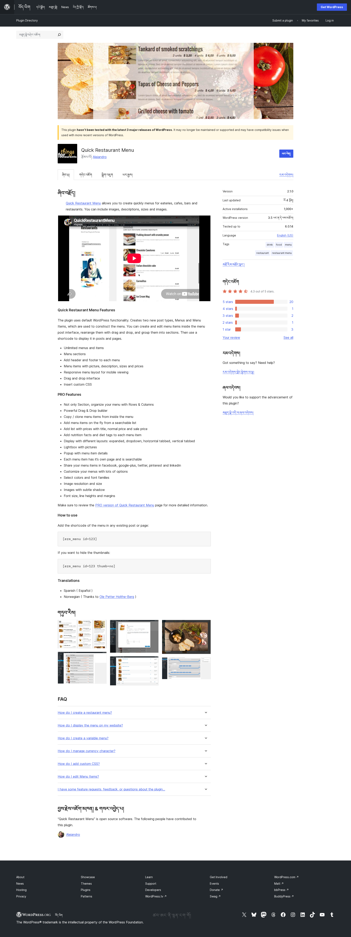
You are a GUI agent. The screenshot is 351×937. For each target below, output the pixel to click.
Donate (216, 890)
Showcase (88, 877)
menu (288, 244)
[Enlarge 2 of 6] (101, 657)
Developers (153, 890)
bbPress (281, 890)
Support (150, 883)
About (20, 877)
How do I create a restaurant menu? (85, 713)
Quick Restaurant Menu (83, 203)
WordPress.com (286, 877)
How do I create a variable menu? (83, 738)
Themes (86, 883)
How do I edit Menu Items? (78, 776)
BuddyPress (284, 896)
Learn (149, 877)
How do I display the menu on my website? (90, 725)
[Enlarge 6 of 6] (205, 663)
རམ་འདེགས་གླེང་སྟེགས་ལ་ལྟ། (238, 372)
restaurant (262, 252)
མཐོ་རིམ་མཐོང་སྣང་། (234, 264)
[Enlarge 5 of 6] (205, 625)
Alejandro (100, 157)
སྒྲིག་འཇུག (107, 175)
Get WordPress (332, 7)
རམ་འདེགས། (286, 175)
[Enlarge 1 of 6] (101, 625)
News (20, 883)
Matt (279, 883)
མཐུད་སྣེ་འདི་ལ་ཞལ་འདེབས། (238, 413)
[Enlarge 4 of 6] (153, 662)
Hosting (21, 890)
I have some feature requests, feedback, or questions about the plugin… (111, 789)
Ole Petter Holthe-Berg (117, 597)
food (279, 244)
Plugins (85, 890)
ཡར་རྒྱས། (127, 175)
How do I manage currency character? (86, 751)
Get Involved (218, 877)
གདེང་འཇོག (85, 175)
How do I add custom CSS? (79, 764)
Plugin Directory (27, 20)
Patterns (86, 896)
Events (214, 883)
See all (288, 337)
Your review (231, 337)
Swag (215, 896)
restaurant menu (282, 252)
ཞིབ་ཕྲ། (66, 175)
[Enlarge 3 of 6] (153, 625)
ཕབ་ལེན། (286, 153)
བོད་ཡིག (59, 915)
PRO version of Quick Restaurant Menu (124, 505)
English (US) (285, 235)
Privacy (21, 896)
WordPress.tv (156, 896)
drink (270, 244)
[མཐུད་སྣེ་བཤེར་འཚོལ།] (59, 35)
